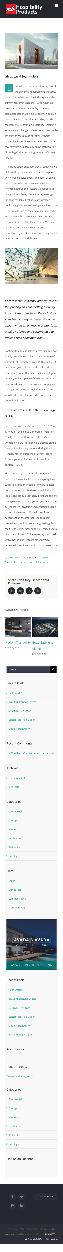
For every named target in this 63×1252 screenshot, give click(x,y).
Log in (11, 883)
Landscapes (28, 562)
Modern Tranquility (19, 731)
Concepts (9, 562)
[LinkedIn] (21, 1208)
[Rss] (12, 1208)
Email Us (53, 1241)
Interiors (18, 562)
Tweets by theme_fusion (19, 1079)
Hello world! (15, 695)
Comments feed (17, 901)
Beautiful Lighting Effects (22, 704)
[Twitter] (21, 1199)
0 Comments (42, 562)
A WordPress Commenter (22, 756)
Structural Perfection (19, 713)
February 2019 (16, 780)
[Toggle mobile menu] (56, 5)
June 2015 (14, 789)
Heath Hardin (14, 557)
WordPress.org (16, 910)
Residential (14, 850)
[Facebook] (12, 1199)
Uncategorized (16, 859)
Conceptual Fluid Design (21, 722)
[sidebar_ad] (31, 925)
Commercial (44, 557)
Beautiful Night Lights (20, 1037)
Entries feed (14, 892)
